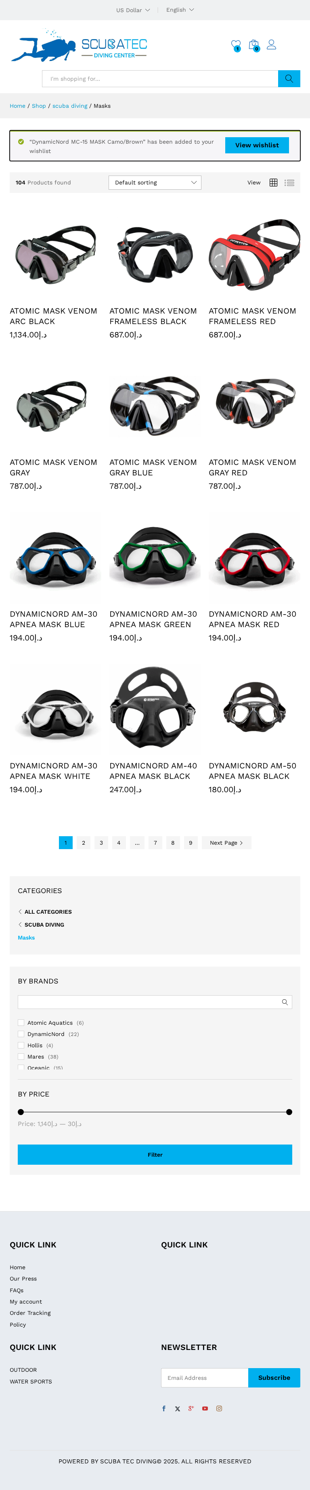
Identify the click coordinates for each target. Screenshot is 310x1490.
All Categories (48, 911)
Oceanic (38, 1068)
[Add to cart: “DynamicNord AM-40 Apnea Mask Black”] (136, 751)
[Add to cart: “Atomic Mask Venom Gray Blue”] (136, 447)
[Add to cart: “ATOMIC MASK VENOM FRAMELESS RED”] (236, 296)
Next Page (224, 842)
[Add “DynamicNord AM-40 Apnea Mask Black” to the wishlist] (173, 751)
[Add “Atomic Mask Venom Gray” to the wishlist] (74, 447)
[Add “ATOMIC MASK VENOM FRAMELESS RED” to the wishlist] (273, 296)
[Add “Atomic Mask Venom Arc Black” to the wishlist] (74, 296)
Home (17, 1267)
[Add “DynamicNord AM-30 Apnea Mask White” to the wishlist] (74, 751)
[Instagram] (219, 1409)
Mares (35, 1056)
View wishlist (257, 145)
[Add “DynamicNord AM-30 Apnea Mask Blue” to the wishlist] (74, 599)
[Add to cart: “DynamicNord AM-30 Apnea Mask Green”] (136, 599)
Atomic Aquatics (50, 1022)
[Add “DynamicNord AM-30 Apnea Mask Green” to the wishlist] (173, 599)
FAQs (16, 1290)
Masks (26, 937)
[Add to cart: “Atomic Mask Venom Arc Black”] (37, 296)
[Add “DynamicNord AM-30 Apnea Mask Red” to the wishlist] (273, 599)
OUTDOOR (23, 1370)
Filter (155, 1154)
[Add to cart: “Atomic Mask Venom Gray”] (37, 447)
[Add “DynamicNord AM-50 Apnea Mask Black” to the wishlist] (273, 751)
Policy (18, 1324)
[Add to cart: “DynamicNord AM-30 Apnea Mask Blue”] (37, 599)
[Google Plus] (191, 1408)
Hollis (34, 1045)
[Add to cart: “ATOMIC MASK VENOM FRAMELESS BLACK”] (136, 296)
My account (26, 1301)
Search (289, 78)
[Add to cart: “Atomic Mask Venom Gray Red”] (236, 447)
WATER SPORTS (31, 1381)
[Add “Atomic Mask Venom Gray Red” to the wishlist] (273, 447)
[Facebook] (164, 1408)
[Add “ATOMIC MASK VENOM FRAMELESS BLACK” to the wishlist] (173, 296)
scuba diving (44, 924)
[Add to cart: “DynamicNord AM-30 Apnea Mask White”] (37, 751)
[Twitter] (177, 1408)
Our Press (23, 1278)
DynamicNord (46, 1034)
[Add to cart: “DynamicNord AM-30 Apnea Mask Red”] (236, 599)
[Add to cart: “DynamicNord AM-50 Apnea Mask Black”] (236, 751)
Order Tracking (30, 1313)
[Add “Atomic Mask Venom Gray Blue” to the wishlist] (173, 447)
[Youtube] (205, 1408)
